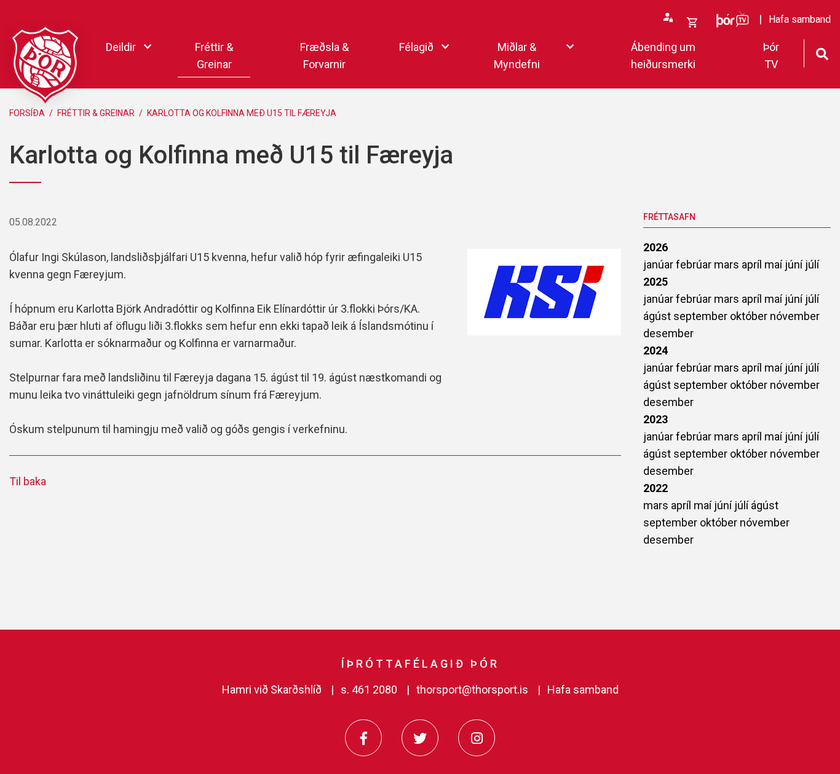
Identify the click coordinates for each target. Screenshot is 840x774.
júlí (812, 264)
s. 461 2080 (369, 689)
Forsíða (27, 113)
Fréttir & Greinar (96, 113)
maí (774, 264)
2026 (655, 247)
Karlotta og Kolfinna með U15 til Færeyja (241, 113)
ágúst (658, 316)
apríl (753, 264)
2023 (655, 419)
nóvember (795, 316)
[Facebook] (363, 737)
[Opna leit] (822, 52)
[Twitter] (420, 737)
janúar (659, 264)
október (750, 316)
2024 (655, 350)
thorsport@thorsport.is (472, 689)
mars (728, 264)
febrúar (695, 264)
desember (668, 333)
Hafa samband (583, 689)
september (701, 316)
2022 (655, 488)
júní (795, 264)
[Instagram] (476, 737)
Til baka (27, 481)
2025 (655, 281)
